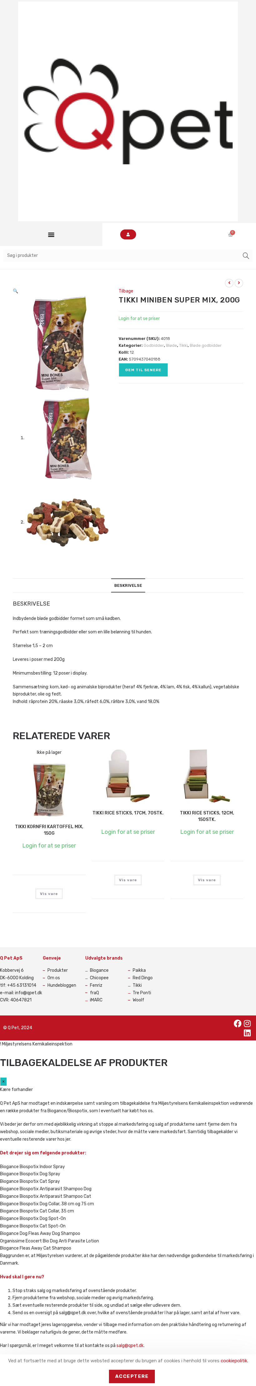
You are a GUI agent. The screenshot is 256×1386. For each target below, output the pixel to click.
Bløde (171, 345)
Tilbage (126, 291)
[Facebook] (238, 1023)
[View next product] (238, 283)
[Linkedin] (247, 1032)
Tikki (183, 345)
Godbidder (154, 345)
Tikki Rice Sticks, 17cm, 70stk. (128, 813)
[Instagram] (247, 1023)
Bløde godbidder (206, 345)
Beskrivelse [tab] (128, 585)
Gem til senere (143, 370)
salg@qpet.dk (130, 1345)
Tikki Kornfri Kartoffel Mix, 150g (49, 830)
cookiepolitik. (234, 1361)
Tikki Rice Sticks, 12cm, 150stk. (207, 816)
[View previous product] (229, 283)
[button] (51, 234)
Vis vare (49, 894)
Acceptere (132, 1376)
